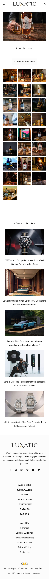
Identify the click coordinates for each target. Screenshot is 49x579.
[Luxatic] (24, 4)
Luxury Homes (24, 504)
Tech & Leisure (24, 499)
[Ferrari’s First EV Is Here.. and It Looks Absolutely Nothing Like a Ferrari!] (24, 323)
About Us (24, 523)
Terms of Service (24, 542)
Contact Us (25, 552)
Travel (24, 494)
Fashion (24, 514)
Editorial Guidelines (24, 533)
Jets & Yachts (24, 490)
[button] (45, 4)
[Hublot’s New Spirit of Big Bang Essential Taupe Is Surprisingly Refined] (24, 404)
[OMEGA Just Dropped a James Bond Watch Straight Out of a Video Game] (24, 243)
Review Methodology (24, 537)
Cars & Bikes (24, 485)
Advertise (24, 528)
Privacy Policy (24, 547)
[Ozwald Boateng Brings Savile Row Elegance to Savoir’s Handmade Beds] (24, 283)
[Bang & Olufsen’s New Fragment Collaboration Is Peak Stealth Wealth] (24, 364)
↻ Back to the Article (24, 61)
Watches (25, 509)
